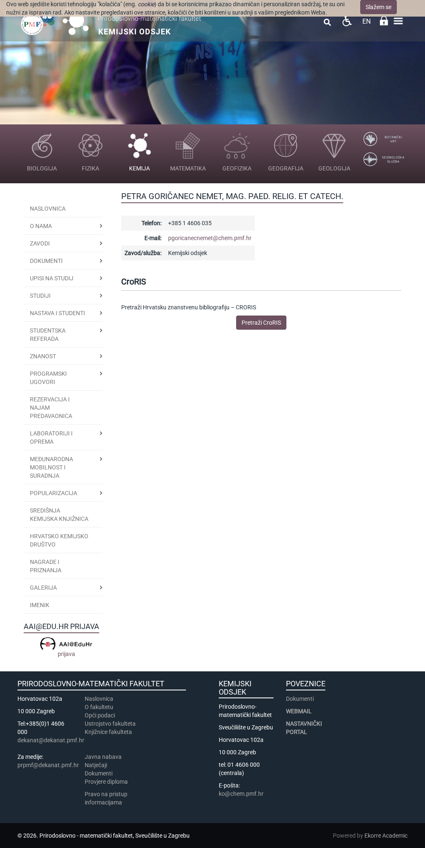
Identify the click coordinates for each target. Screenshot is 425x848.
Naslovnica (48, 208)
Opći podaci (100, 715)
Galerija (43, 587)
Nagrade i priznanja (45, 566)
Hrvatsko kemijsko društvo (59, 540)
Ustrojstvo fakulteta (110, 723)
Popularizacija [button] (53, 493)
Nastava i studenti (57, 313)
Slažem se (378, 7)
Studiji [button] (40, 295)
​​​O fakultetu (99, 707)
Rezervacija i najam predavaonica (51, 407)
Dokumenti (46, 261)
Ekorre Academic (386, 835)
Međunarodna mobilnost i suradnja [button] (51, 467)
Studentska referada (48, 334)
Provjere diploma (106, 781)
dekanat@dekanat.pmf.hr (50, 740)
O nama (41, 226)
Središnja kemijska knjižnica (59, 514)
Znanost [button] (43, 356)
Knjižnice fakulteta (108, 732)
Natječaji (96, 765)
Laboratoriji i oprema (51, 437)
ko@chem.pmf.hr (241, 793)
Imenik (39, 605)
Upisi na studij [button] (51, 278)
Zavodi (40, 243)
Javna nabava (103, 756)
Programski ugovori (48, 377)
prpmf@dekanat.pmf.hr (48, 765)
